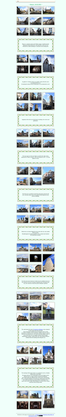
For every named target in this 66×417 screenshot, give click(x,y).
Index (18, 1)
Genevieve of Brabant (38, 329)
